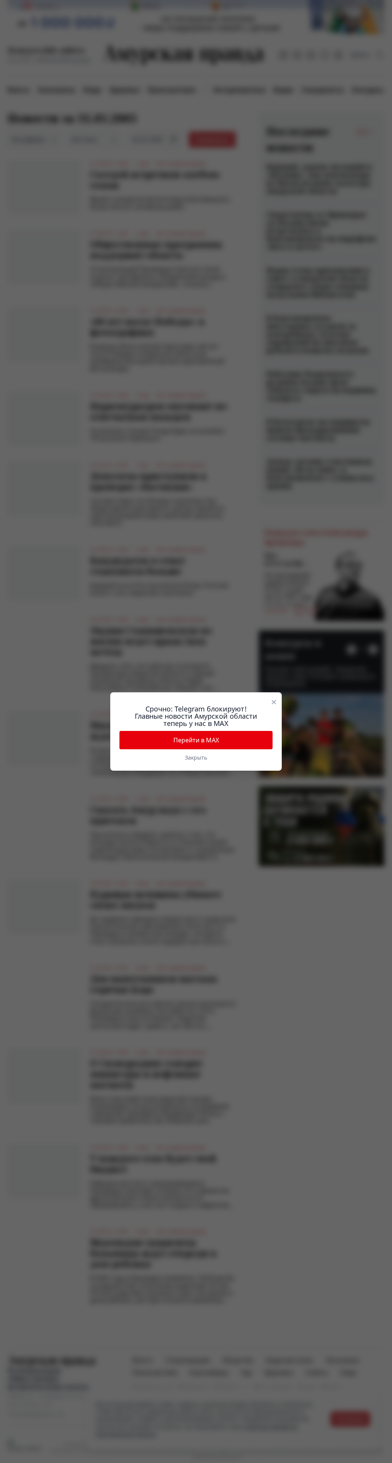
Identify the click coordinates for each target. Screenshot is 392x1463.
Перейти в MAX (196, 740)
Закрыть (196, 757)
